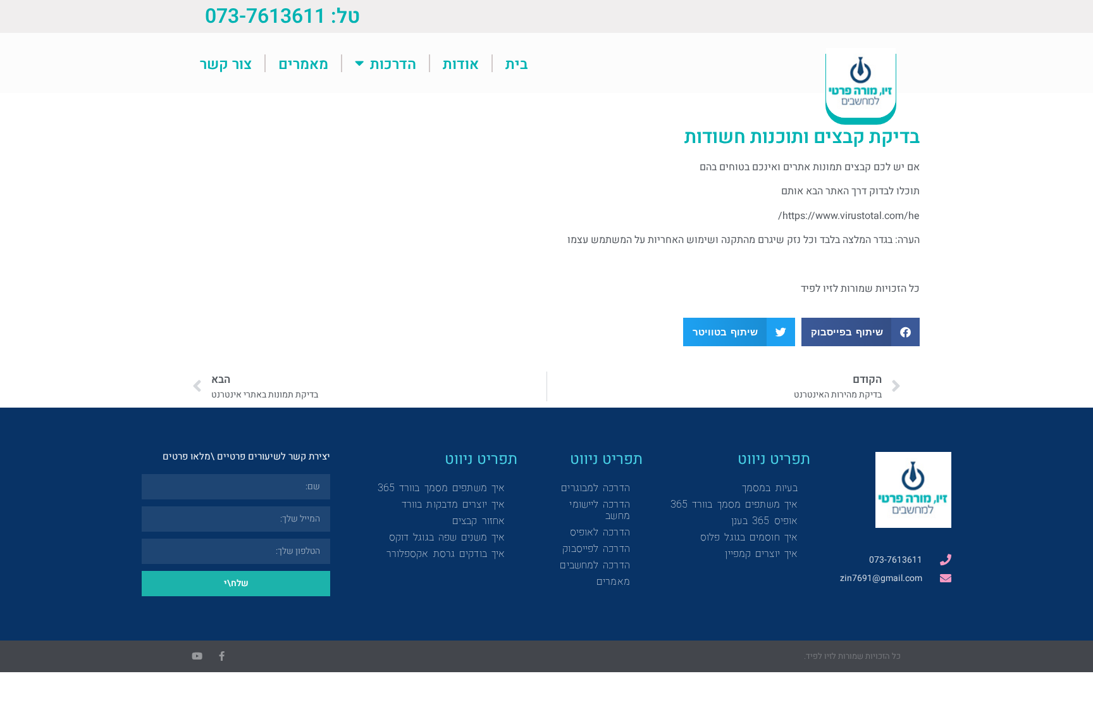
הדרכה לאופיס (600, 532)
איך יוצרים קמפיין (761, 553)
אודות (461, 63)
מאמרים (303, 63)
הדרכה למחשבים (594, 565)
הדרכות (393, 63)
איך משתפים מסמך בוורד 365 (734, 504)
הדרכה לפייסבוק (595, 548)
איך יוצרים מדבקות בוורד (453, 504)
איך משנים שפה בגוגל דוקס (447, 537)
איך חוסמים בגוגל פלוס (749, 537)
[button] (860, 332)
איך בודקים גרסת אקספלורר (445, 553)
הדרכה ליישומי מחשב (599, 510)
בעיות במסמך (770, 488)
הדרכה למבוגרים (595, 488)
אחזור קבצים (478, 521)
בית (516, 63)
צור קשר (226, 63)
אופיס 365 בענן (764, 521)
